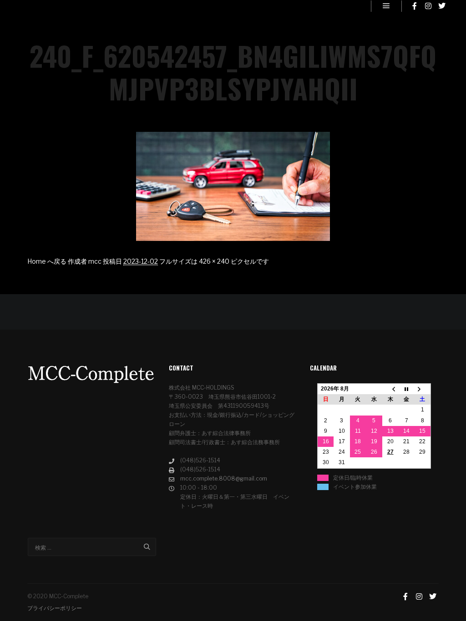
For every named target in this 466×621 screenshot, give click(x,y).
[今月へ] (406, 389)
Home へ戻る (46, 261)
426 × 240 (214, 261)
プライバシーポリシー (54, 608)
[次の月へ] (423, 389)
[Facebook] (414, 6)
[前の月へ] (390, 389)
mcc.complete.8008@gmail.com (223, 478)
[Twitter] (442, 6)
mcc (94, 261)
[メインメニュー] (386, 6)
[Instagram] (428, 6)
